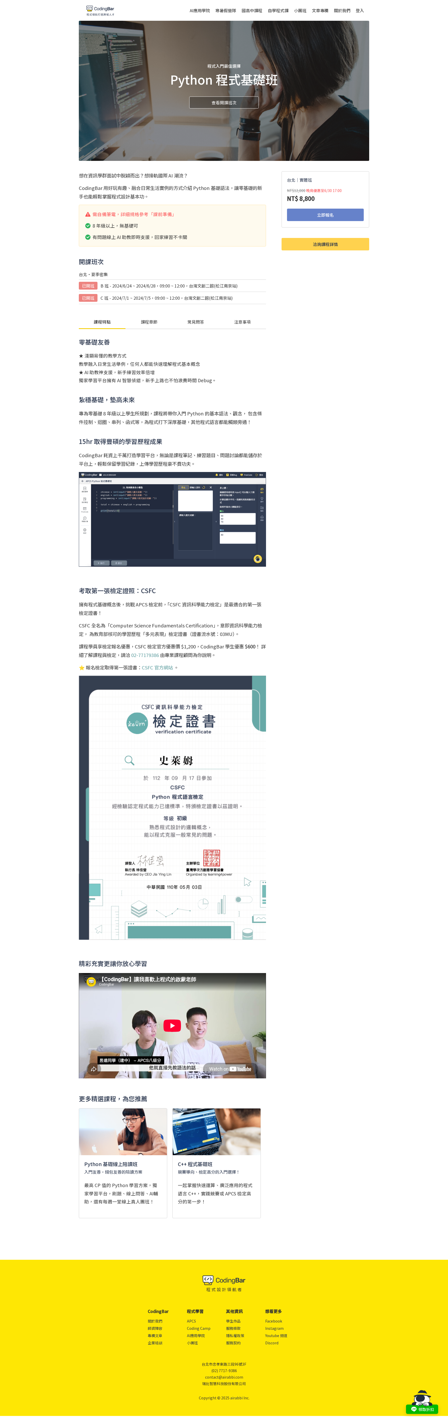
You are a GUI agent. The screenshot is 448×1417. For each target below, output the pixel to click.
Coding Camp (199, 1328)
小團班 (300, 10)
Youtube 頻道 (276, 1335)
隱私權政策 (235, 1335)
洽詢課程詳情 (325, 244)
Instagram (274, 1328)
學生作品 (233, 1321)
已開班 (88, 286)
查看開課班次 (224, 102)
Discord (271, 1342)
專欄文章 (155, 1335)
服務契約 (233, 1342)
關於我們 (342, 10)
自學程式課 (278, 10)
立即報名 (325, 215)
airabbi (236, 1397)
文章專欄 (320, 10)
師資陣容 (155, 1328)
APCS (191, 1321)
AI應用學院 (200, 10)
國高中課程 (252, 10)
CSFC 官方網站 (157, 667)
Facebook (273, 1321)
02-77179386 (145, 655)
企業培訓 (155, 1342)
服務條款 (233, 1328)
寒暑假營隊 (225, 10)
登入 (360, 10)
